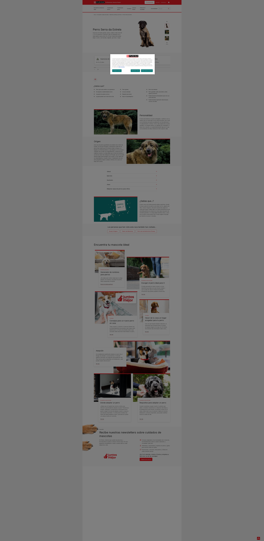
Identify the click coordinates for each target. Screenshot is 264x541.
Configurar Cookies (117, 70)
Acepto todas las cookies (147, 70)
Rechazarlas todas (135, 70)
